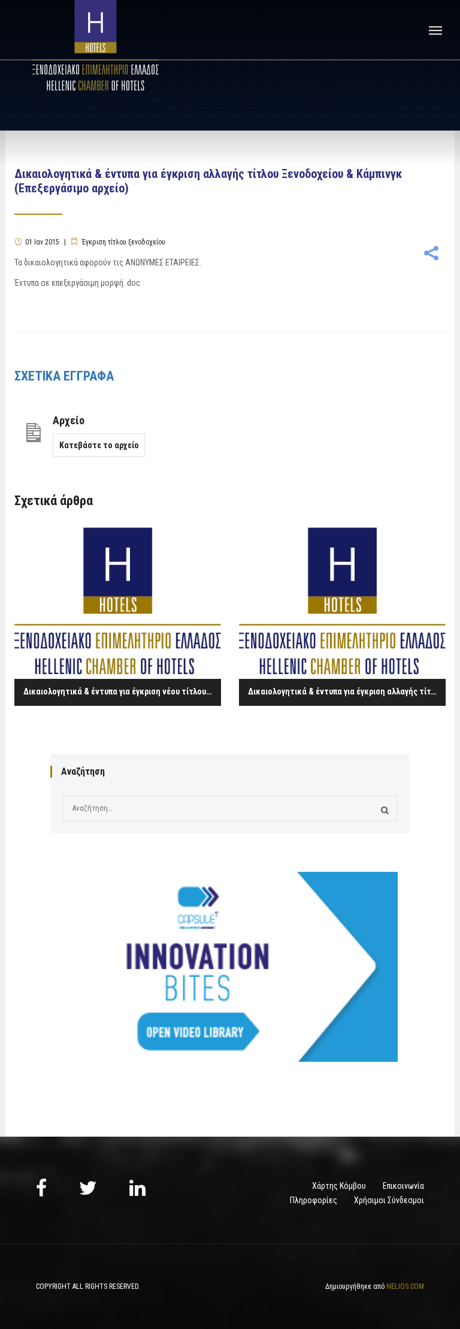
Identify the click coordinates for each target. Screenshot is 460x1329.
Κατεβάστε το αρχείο (99, 445)
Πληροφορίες (313, 1200)
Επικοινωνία (403, 1186)
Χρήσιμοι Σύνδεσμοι (389, 1200)
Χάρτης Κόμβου (339, 1186)
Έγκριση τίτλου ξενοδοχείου (123, 242)
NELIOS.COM (405, 1286)
